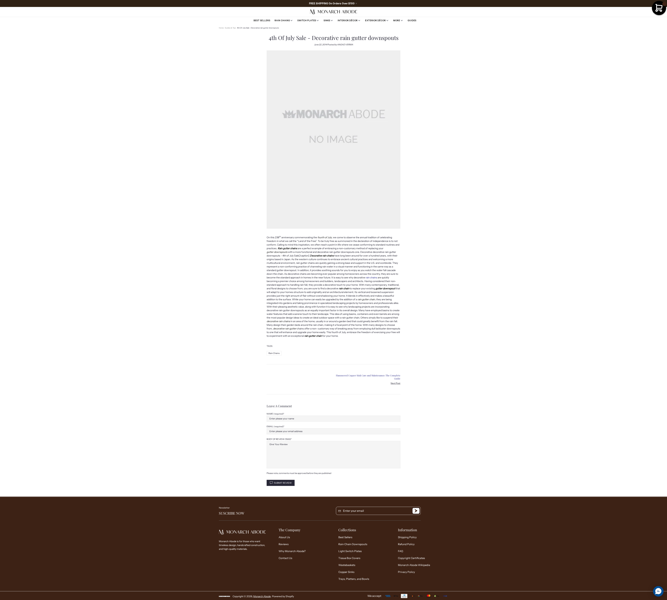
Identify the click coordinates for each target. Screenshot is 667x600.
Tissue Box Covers (349, 558)
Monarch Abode (333, 12)
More (396, 20)
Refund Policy (406, 544)
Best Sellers (262, 20)
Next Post (395, 383)
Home (221, 28)
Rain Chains (282, 20)
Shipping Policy (407, 537)
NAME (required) (275, 413)
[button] (658, 591)
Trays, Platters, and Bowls (353, 579)
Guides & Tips (230, 28)
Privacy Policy (406, 572)
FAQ (400, 551)
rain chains (371, 277)
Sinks (327, 20)
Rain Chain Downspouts (352, 544)
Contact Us (285, 558)
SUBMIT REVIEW (283, 482)
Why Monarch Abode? (292, 551)
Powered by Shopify (283, 596)
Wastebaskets (346, 565)
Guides (412, 20)
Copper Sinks (346, 572)
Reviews (284, 544)
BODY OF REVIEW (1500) (279, 439)
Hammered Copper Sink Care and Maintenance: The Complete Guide (368, 377)
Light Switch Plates (350, 551)
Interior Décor (348, 20)
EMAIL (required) (275, 426)
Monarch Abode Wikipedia (414, 565)
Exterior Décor (375, 20)
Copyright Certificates (411, 558)
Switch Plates (306, 20)
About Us (284, 537)
